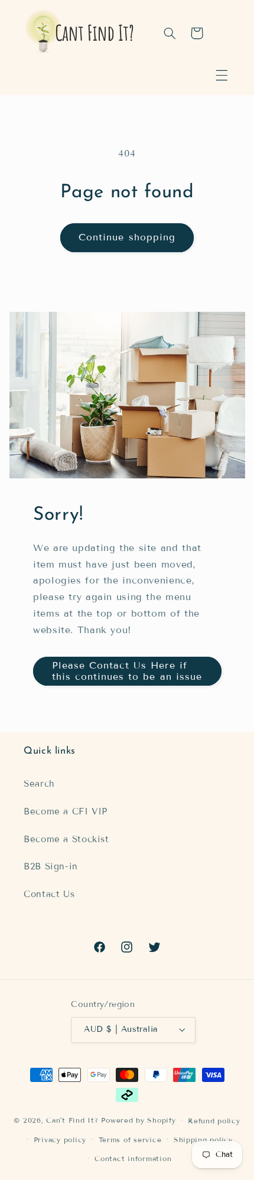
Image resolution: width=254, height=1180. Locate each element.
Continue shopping (127, 237)
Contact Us (49, 894)
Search (39, 783)
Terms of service (130, 1139)
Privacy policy (60, 1139)
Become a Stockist (66, 839)
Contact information (133, 1158)
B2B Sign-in (51, 866)
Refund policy (214, 1120)
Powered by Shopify (138, 1120)
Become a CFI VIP (66, 811)
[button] (221, 75)
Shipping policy (203, 1139)
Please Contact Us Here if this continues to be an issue (126, 671)
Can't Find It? (72, 1120)
